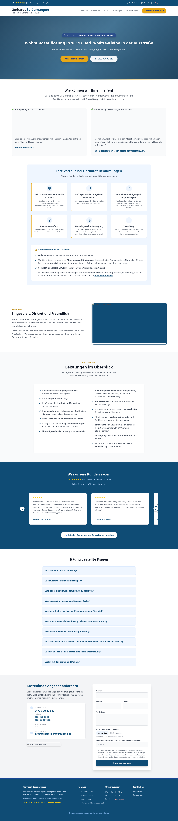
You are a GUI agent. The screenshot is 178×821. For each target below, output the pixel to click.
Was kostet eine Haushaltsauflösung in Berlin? (67, 601)
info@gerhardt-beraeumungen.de (53, 733)
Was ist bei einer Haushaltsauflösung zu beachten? (69, 590)
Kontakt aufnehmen (154, 10)
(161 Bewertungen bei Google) (96, 479)
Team (105, 10)
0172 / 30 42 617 (105, 58)
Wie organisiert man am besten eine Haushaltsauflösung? (73, 651)
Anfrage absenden (122, 763)
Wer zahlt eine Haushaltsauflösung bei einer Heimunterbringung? (76, 621)
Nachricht (100, 712)
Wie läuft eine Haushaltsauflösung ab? (63, 580)
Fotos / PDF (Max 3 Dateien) (107, 729)
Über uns (95, 10)
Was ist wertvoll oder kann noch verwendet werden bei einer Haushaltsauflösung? (84, 641)
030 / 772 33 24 (42, 717)
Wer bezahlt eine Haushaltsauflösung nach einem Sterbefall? (74, 611)
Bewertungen (132, 10)
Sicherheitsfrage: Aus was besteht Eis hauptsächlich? (118, 740)
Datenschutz (137, 795)
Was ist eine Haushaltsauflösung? (61, 570)
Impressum (137, 791)
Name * (99, 691)
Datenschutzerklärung (111, 755)
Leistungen (117, 10)
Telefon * (100, 701)
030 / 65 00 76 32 (42, 720)
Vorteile (84, 10)
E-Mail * (126, 701)
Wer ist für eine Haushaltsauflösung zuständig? (67, 631)
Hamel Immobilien (103, 275)
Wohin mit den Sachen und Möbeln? (62, 662)
